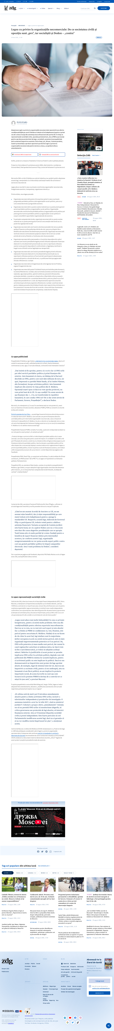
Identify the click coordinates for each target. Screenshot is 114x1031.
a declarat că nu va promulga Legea (46, 361)
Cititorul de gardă (76, 972)
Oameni (45, 989)
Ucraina (32, 873)
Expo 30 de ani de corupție (48, 995)
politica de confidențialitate (101, 988)
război (44, 873)
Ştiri (21, 8)
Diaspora (73, 966)
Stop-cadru (46, 1003)
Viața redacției (65, 969)
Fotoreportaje (53, 989)
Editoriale (80, 966)
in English (99, 1)
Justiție (27, 963)
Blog (58, 8)
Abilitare (45, 986)
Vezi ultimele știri (43, 866)
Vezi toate (95, 155)
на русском (107, 1)
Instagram (80, 1018)
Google (67, 1022)
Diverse (27, 969)
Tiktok (78, 1022)
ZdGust (66, 8)
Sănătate (73, 963)
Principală (13, 25)
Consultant (64, 975)
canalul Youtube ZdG (50, 803)
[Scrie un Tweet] (42, 852)
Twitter (73, 1022)
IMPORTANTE (21, 25)
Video (43, 8)
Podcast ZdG (65, 966)
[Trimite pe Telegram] (46, 852)
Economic (28, 966)
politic (68, 976)
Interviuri (33, 922)
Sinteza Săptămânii (85, 219)
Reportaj (52, 1000)
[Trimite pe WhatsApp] (51, 852)
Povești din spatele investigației (71, 989)
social (73, 976)
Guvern (8, 873)
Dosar (84, 196)
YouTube (70, 1018)
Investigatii (32, 8)
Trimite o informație (81, 1)
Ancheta (63, 986)
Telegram (65, 1018)
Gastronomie (75, 969)
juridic (63, 976)
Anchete (45, 1000)
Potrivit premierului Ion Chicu (20, 414)
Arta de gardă (65, 972)
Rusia (19, 873)
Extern (34, 966)
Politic (79, 255)
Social (32, 937)
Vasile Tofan (69, 873)
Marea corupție (77, 986)
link (81, 148)
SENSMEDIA (11, 1023)
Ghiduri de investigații (68, 992)
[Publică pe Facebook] (38, 852)
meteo (56, 873)
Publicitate (5, 971)
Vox (57, 1000)
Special (50, 8)
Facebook (75, 1018)
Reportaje (53, 986)
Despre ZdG (91, 1)
